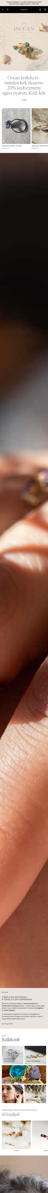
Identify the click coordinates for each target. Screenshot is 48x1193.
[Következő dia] (44, 1136)
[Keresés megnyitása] (7, 9)
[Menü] (2, 9)
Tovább (24, 100)
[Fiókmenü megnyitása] (40, 9)
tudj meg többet (7, 1024)
